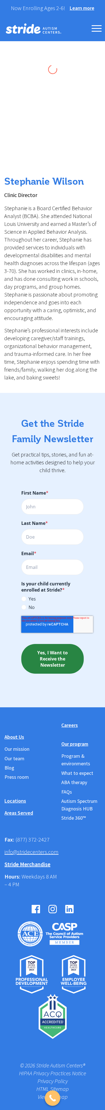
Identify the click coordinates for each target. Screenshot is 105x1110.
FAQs (66, 792)
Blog (9, 767)
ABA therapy (74, 782)
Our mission (16, 749)
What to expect (77, 773)
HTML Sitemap (52, 1089)
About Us (14, 737)
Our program (74, 744)
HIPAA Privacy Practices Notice (52, 1073)
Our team (14, 758)
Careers (69, 725)
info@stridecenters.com (31, 851)
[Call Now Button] (52, 1098)
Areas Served (18, 813)
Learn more (82, 8)
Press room (16, 777)
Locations (15, 801)
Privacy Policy (53, 1081)
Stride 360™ (73, 818)
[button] (96, 28)
